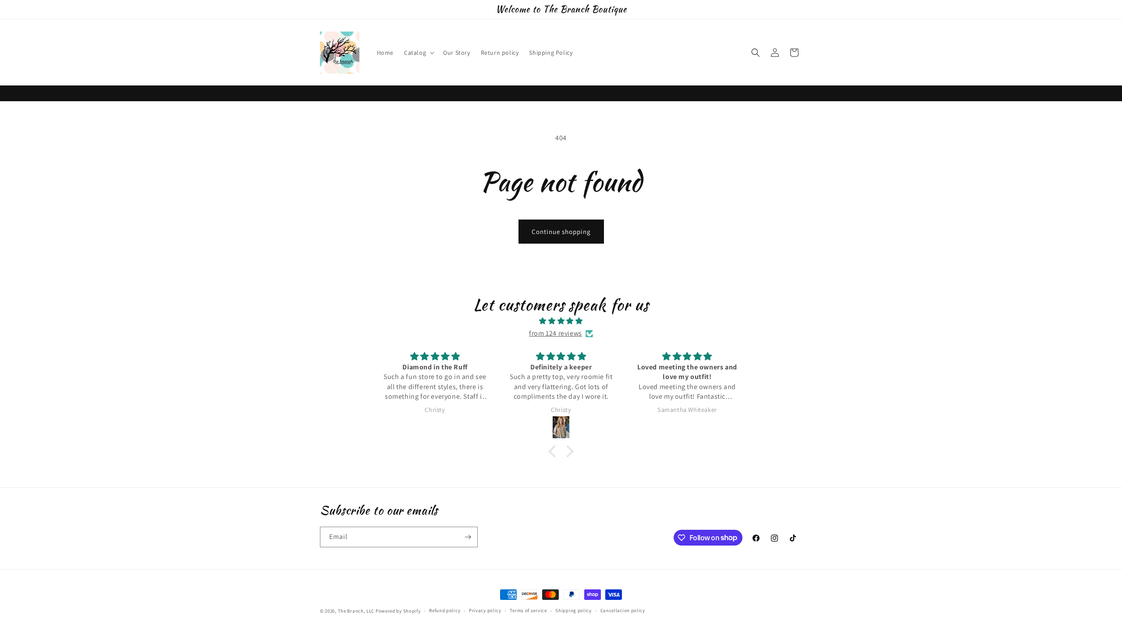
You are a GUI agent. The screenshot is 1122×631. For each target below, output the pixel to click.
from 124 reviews (555, 333)
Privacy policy (485, 610)
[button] (418, 52)
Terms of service (528, 610)
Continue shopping (561, 231)
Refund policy (444, 610)
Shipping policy (573, 610)
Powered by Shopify (398, 611)
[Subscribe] (467, 537)
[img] (561, 321)
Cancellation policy (622, 610)
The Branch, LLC (356, 611)
